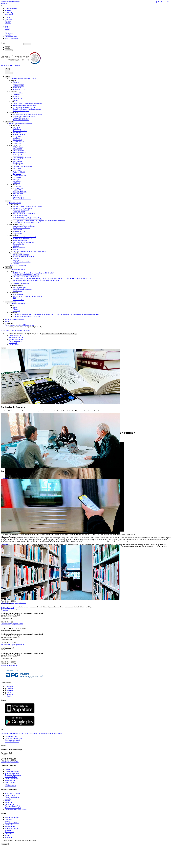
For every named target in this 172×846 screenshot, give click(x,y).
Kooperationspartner (15, 341)
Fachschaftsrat (17, 98)
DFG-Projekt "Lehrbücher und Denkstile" (26, 276)
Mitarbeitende (9, 122)
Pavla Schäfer (17, 170)
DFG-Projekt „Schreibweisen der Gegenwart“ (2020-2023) (59, 333)
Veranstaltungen (10, 302)
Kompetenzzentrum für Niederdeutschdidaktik (27, 114)
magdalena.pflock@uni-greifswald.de (12, 644)
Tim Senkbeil (17, 177)
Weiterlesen (4, 478)
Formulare (16, 258)
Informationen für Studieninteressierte (24, 237)
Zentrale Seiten (17, 233)
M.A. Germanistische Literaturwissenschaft (26, 217)
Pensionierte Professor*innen (22, 199)
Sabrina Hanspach (18, 150)
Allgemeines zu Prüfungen (21, 255)
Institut (8, 76)
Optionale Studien (18, 244)
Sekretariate (16, 95)
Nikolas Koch (17, 159)
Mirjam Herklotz (18, 154)
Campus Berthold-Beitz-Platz (14, 738)
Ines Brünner (17, 132)
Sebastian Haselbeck (19, 152)
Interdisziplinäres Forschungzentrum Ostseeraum (28, 296)
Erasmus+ (16, 246)
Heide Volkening (18, 188)
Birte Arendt (17, 127)
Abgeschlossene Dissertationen (22, 289)
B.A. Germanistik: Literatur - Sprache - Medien (28, 206)
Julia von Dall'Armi (19, 134)
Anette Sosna (17, 181)
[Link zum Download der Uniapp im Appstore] (20, 713)
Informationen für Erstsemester (22, 238)
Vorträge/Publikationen (16, 339)
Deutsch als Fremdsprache (21, 111)
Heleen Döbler (17, 136)
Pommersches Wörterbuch (21, 120)
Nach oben (5, 844)
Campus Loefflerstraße (12, 742)
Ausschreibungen (18, 84)
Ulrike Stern (16, 183)
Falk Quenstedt (17, 168)
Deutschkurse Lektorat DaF (17, 265)
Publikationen (17, 87)
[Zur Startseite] (21, 63)
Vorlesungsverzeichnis (20, 240)
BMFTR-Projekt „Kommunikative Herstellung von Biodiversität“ (33, 273)
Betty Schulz (17, 174)
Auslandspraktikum (19, 247)
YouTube (9, 692)
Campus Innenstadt (11, 736)
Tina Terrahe (17, 186)
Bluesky (9, 696)
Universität (16, 311)
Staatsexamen (17, 260)
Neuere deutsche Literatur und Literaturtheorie (27, 103)
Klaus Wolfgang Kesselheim (22, 158)
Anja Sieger (16, 179)
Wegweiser (9, 73)
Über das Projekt (14, 344)
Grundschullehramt (19, 212)
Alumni (15, 100)
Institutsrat (16, 96)
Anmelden (4, 3)
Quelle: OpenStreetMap (163, 2)
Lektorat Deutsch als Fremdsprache (24, 116)
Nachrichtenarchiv (18, 86)
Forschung (9, 267)
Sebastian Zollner (18, 197)
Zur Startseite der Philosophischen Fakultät (22, 78)
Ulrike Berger (17, 129)
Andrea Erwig (17, 140)
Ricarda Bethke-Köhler (20, 131)
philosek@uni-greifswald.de (10, 762)
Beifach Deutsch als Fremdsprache (24, 213)
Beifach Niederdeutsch (20, 215)
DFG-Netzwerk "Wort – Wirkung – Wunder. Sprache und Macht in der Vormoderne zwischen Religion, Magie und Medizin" (52, 278)
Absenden (27, 44)
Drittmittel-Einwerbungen (21, 284)
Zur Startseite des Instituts (17, 269)
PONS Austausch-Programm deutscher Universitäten (29, 251)
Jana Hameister (17, 149)
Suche (3, 44)
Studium (8, 201)
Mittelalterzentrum (18, 300)
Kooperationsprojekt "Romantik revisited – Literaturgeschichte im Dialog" (36, 280)
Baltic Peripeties (18, 294)
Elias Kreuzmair (18, 163)
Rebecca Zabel (17, 195)
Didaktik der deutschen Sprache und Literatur (27, 109)
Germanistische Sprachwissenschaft (24, 107)
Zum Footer (15, 1)
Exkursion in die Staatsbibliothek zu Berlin (26, 316)
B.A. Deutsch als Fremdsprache (23, 208)
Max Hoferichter (18, 156)
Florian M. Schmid (19, 172)
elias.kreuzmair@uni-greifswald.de (12, 624)
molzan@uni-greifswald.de (9, 665)
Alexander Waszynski (19, 192)
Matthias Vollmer (18, 190)
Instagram (9, 686)
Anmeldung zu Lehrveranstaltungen (24, 242)
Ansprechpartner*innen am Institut (23, 226)
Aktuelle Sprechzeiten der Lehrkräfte (20, 123)
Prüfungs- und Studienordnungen (23, 256)
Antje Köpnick (17, 161)
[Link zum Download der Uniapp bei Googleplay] (20, 725)
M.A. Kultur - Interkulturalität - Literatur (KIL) (27, 219)
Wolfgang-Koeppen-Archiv (21, 118)
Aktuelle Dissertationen (20, 287)
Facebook (9, 690)
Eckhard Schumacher (19, 175)
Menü (7, 69)
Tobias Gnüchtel (18, 147)
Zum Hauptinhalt (6, 1)
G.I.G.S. (15, 249)
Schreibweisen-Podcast (16, 337)
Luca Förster (17, 143)
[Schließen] (1, 5)
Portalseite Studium (15, 203)
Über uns (16, 82)
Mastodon (9, 694)
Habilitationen (17, 291)
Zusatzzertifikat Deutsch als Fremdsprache (26, 222)
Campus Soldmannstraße (12, 740)
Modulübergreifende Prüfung (22, 262)
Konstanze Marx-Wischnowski (22, 166)
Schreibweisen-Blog (15, 335)
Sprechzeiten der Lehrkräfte (21, 228)
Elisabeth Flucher (18, 141)
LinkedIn (9, 688)
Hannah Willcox (18, 193)
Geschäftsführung (18, 93)
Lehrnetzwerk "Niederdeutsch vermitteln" (26, 275)
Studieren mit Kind (19, 231)
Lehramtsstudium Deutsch (21, 210)
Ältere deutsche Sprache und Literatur (25, 105)
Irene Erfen (16, 138)
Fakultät (15, 309)
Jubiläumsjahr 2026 (19, 89)
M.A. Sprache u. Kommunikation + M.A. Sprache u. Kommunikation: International (39, 221)
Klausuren (16, 264)
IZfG (14, 298)
